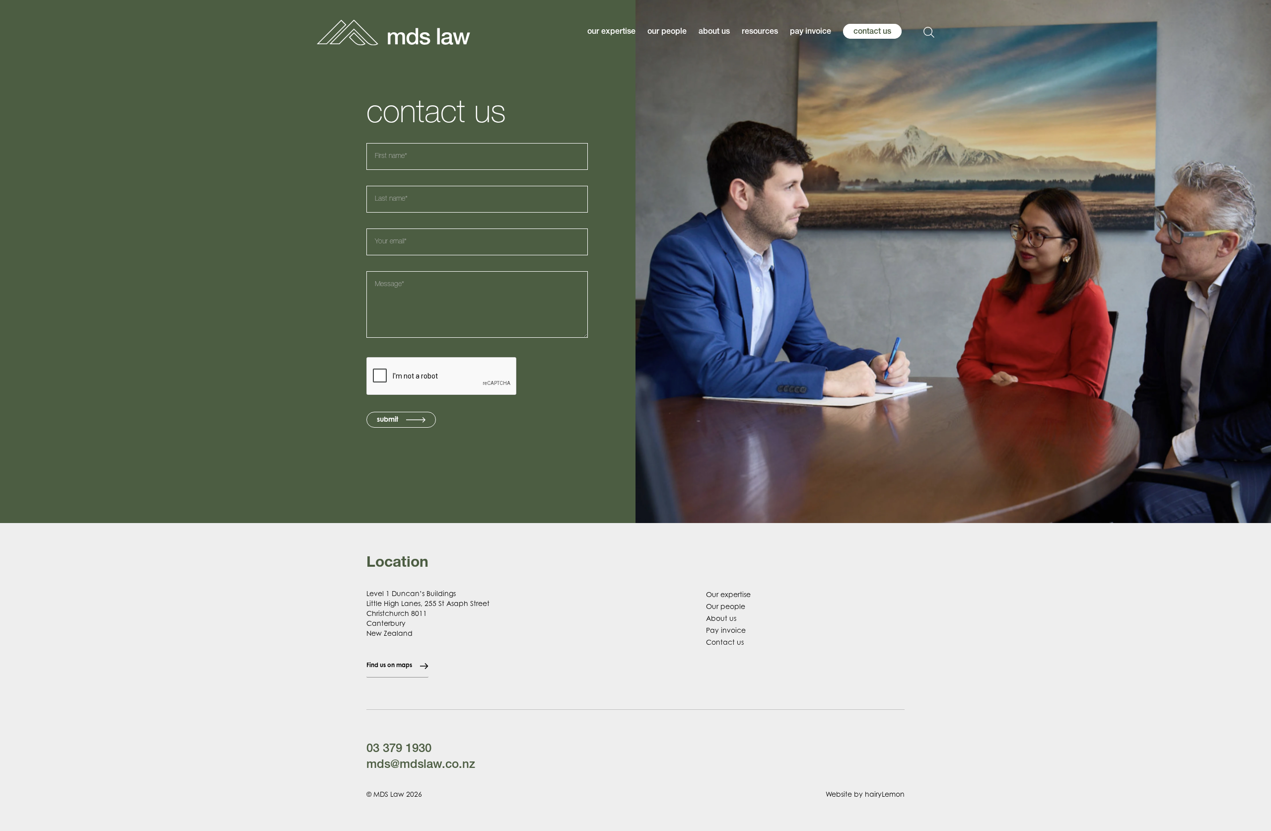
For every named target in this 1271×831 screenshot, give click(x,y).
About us (721, 618)
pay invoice (810, 32)
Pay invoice (726, 630)
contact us (872, 32)
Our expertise (728, 594)
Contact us (725, 642)
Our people (725, 606)
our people (667, 32)
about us (714, 32)
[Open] (928, 32)
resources (760, 32)
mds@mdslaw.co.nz (420, 765)
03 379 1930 (398, 749)
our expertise (611, 32)
